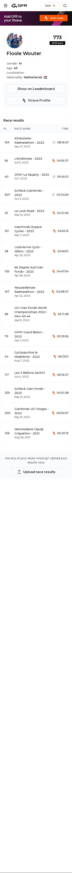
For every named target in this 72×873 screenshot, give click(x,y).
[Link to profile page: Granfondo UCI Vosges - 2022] (36, 413)
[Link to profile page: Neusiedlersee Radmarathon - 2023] (36, 292)
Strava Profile (39, 100)
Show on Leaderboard (36, 89)
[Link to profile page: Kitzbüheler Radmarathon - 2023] (36, 142)
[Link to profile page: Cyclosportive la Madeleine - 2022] (36, 356)
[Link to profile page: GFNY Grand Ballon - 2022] (36, 336)
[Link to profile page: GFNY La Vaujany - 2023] (36, 176)
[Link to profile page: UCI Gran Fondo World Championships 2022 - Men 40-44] (36, 314)
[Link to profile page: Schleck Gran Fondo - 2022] (36, 393)
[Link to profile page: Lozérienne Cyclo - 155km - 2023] (36, 251)
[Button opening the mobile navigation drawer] (5, 5)
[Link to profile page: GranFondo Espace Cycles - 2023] (36, 231)
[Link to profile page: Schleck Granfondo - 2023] (36, 195)
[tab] (13, 120)
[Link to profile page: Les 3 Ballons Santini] (36, 375)
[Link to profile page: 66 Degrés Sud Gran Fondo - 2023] (36, 271)
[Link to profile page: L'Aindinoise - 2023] (36, 160)
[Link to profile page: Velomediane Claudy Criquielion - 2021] (36, 433)
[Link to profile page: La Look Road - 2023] (36, 213)
